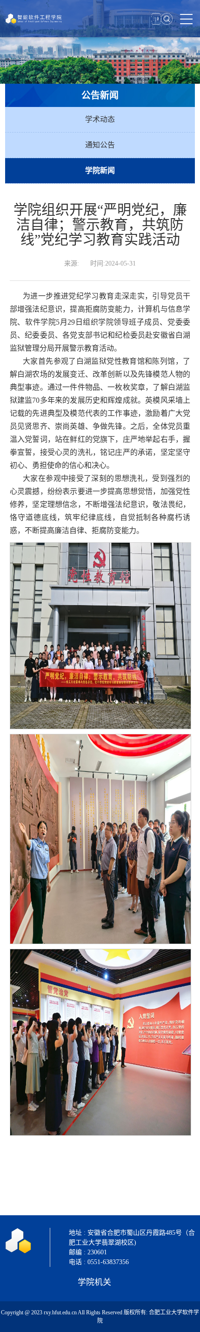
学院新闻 (100, 170)
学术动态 (100, 119)
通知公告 (100, 145)
